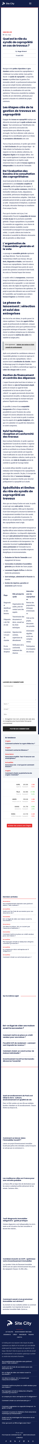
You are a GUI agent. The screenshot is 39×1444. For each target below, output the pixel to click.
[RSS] (15, 1441)
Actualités (9, 762)
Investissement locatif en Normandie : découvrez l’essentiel (19, 1060)
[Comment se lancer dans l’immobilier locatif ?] (19, 1123)
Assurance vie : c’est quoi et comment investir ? (19, 766)
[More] (28, 61)
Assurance (9, 754)
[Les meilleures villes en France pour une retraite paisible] (19, 1163)
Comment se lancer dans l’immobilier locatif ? (14, 1139)
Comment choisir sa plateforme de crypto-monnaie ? (18, 774)
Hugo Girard (22, 51)
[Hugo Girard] (14, 51)
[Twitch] (24, 1441)
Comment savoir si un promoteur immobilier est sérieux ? (18, 1300)
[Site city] (15, 3)
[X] (15, 61)
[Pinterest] (19, 61)
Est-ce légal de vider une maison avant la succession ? (17, 920)
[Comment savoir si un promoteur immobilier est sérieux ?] (19, 1284)
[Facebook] (11, 61)
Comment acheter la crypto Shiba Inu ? (20, 744)
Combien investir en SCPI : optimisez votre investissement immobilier (19, 1260)
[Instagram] (10, 1441)
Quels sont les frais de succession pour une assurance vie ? (18, 912)
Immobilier (7, 32)
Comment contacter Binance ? (16, 750)
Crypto (8, 741)
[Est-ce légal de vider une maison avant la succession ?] (19, 1010)
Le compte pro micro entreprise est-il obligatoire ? (16, 950)
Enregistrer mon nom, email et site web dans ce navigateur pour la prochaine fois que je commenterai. (19, 721)
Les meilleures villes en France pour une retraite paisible (18, 1179)
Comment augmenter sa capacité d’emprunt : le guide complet (18, 1407)
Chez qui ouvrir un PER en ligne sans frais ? (16, 1423)
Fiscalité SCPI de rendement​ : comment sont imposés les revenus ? (19, 1044)
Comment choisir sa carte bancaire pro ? (17, 957)
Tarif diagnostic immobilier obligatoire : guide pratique (15, 1219)
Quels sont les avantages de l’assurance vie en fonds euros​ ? (18, 1418)
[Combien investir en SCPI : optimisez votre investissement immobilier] (19, 1244)
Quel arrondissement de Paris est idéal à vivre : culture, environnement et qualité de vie (18, 1097)
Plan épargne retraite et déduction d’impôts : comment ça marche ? (18, 942)
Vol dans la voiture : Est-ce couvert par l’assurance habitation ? (16, 927)
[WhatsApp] (24, 61)
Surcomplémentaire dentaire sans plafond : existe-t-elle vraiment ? (18, 904)
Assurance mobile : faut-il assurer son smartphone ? (20, 757)
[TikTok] (19, 1441)
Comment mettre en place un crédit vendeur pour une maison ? (18, 935)
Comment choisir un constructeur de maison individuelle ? (18, 1052)
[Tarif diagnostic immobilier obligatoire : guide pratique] (19, 1204)
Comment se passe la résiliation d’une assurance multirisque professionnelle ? (19, 1412)
